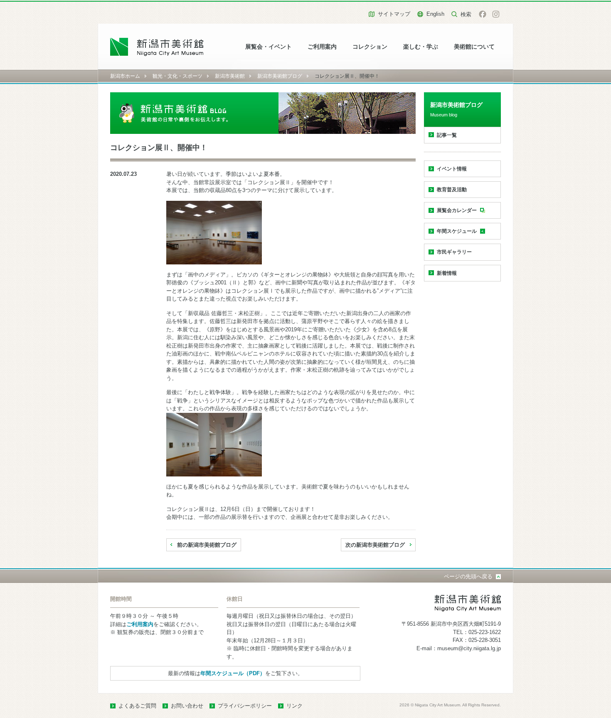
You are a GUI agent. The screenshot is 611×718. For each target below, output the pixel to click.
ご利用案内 (322, 47)
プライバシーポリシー (245, 706)
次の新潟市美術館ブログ (375, 545)
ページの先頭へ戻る (468, 576)
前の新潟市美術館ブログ (207, 545)
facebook (483, 14)
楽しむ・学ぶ (420, 47)
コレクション (369, 47)
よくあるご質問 (137, 706)
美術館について (474, 47)
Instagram (496, 14)
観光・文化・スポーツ (177, 76)
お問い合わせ (187, 706)
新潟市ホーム (125, 76)
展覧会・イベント (268, 47)
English (435, 14)
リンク (294, 706)
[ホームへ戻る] (157, 46)
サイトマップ (394, 14)
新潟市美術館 (230, 76)
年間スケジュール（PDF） (232, 673)
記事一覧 (447, 135)
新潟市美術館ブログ (279, 76)
